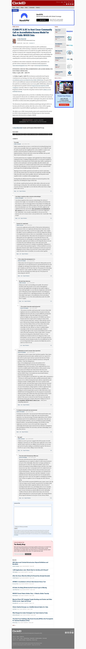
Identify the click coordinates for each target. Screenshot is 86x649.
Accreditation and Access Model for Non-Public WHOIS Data (28, 80)
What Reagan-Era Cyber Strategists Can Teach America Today (30, 613)
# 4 (51, 275)
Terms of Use (34, 639)
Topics (17, 7)
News (26, 7)
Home (14, 7)
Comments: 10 (31, 43)
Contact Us (22, 636)
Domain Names (19, 134)
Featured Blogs (26, 638)
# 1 (51, 191)
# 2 (51, 218)
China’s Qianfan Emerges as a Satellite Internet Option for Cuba (30, 607)
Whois (50, 134)
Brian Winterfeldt (18, 127)
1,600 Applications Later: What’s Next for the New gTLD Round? (30, 570)
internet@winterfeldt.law (41, 65)
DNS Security (58, 50)
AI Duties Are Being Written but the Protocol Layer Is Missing (30, 587)
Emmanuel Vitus (15, 583)
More (14, 625)
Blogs (22, 7)
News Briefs (32, 638)
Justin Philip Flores (16, 589)
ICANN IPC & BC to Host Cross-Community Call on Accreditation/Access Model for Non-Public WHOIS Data (32, 32)
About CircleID (70, 2)
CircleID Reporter (16, 577)
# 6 (51, 345)
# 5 (51, 301)
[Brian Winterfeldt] (14, 43)
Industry (38, 7)
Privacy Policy (28, 639)
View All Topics (58, 78)
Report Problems (22, 191)
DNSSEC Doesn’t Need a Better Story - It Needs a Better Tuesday (31, 593)
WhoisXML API (15, 603)
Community (31, 7)
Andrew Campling (16, 566)
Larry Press (14, 609)
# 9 (51, 450)
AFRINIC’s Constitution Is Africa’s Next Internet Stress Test (29, 581)
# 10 (51, 498)
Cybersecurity (59, 72)
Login (62, 2)
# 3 (51, 253)
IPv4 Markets (58, 43)
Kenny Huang (15, 622)
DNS (14, 134)
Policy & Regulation (43, 134)
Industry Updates (38, 638)
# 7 (51, 404)
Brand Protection (59, 36)
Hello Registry (15, 572)
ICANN (25, 134)
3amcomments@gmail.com (20, 65)
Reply (15, 191)
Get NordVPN (22, 121)
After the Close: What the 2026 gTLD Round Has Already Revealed (31, 576)
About (18, 636)
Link (18, 191)
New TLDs (58, 29)
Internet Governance (32, 134)
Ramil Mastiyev (15, 595)
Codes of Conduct (22, 639)
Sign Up (65, 2)
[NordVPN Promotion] (43, 24)
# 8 (51, 431)
